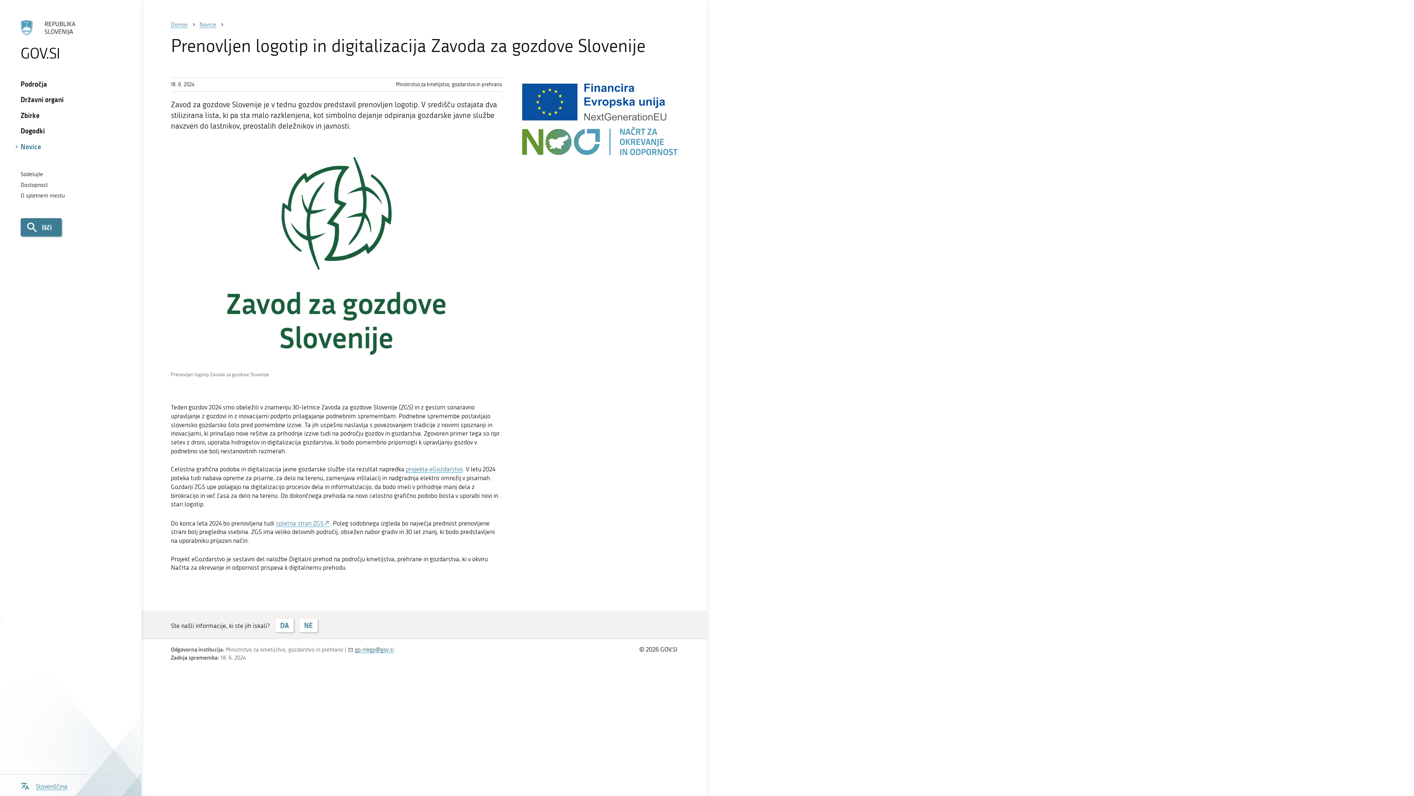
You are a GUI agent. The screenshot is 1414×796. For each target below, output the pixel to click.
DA (284, 625)
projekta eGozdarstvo (434, 469)
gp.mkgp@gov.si (374, 649)
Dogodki (33, 131)
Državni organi (42, 99)
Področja (34, 84)
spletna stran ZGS (300, 523)
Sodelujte (32, 174)
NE (308, 625)
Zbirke (30, 115)
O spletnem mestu (43, 195)
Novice (31, 146)
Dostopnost (34, 185)
